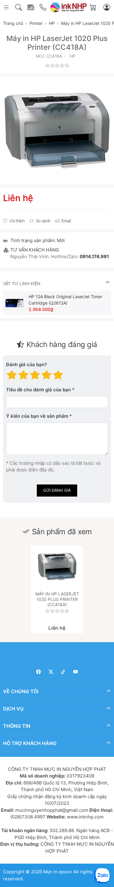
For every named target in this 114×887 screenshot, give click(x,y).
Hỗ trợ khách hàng (30, 743)
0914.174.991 (94, 256)
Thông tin (16, 726)
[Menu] (7, 7)
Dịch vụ (13, 709)
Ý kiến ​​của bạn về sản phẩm (37, 416)
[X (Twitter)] (51, 672)
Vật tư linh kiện (21, 283)
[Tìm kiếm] (19, 7)
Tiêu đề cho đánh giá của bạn (38, 390)
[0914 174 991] (43, 7)
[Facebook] (39, 672)
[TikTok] (63, 672)
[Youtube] (75, 672)
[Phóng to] (57, 130)
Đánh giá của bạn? (26, 365)
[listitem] (57, 130)
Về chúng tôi (20, 691)
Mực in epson (57, 872)
